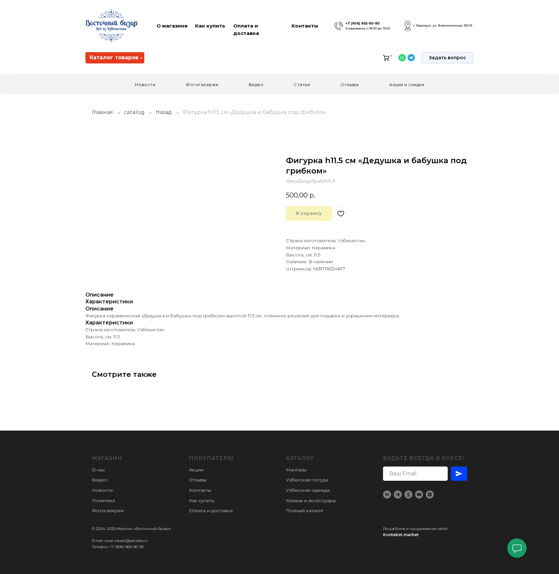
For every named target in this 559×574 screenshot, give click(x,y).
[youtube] (419, 494)
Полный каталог (305, 510)
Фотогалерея (202, 84)
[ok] (408, 494)
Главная (102, 112)
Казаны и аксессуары (311, 500)
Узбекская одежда (308, 490)
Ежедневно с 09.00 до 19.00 (367, 28)
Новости (145, 84)
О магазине (172, 26)
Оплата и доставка (211, 510)
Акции (196, 470)
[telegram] (398, 494)
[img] (338, 25)
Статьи (302, 84)
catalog (134, 112)
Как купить (210, 26)
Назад (164, 112)
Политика (103, 500)
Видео (256, 84)
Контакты (304, 26)
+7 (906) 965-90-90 (362, 23)
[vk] (387, 494)
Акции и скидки (406, 84)
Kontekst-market (401, 534)
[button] (448, 57)
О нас (98, 470)
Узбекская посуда (307, 480)
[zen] (430, 494)
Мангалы (296, 470)
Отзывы (349, 84)
